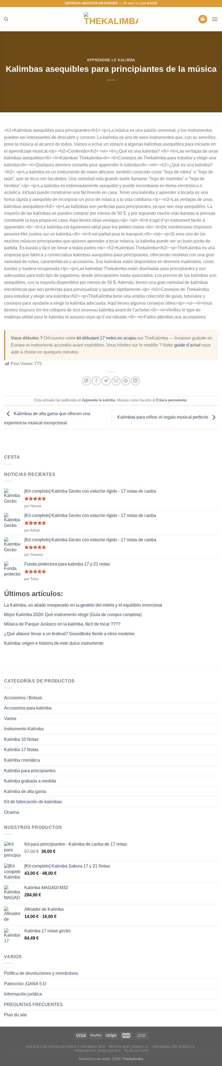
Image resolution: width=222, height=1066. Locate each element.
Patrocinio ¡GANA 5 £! (25, 983)
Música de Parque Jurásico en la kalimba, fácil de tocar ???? (62, 624)
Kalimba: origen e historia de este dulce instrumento (53, 643)
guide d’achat (187, 345)
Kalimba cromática (22, 760)
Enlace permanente (171, 400)
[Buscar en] (6, 19)
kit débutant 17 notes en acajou (106, 338)
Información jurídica (23, 994)
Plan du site (15, 1015)
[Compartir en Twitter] (106, 380)
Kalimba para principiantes (30, 770)
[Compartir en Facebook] (96, 380)
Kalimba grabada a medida (30, 781)
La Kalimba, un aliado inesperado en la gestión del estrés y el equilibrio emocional (83, 605)
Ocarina (11, 812)
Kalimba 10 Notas (21, 739)
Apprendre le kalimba (111, 60)
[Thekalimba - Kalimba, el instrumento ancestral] (111, 19)
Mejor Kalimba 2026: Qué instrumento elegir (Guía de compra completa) (73, 614)
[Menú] (214, 19)
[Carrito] (202, 19)
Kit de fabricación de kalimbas (33, 801)
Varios (10, 718)
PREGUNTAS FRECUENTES (33, 1004)
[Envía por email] (116, 380)
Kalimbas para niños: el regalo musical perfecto (163, 417)
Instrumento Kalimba (24, 729)
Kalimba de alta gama (25, 791)
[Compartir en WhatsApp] (86, 380)
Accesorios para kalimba (27, 708)
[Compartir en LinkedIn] (135, 380)
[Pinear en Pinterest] (125, 380)
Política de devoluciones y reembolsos (41, 973)
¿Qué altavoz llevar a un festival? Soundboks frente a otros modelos (69, 633)
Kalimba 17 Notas (21, 749)
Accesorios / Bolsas (23, 697)
